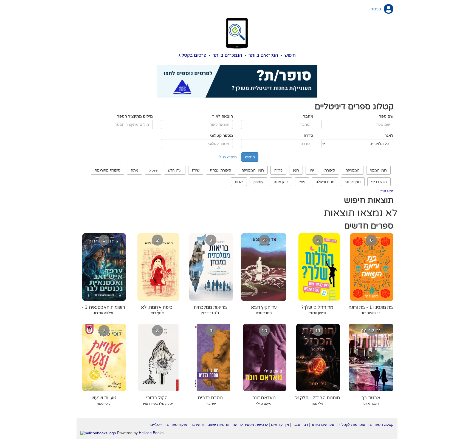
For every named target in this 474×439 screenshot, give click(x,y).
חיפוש (290, 55)
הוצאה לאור (222, 116)
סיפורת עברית (220, 170)
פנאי (302, 182)
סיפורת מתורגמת (107, 170)
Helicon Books (151, 433)
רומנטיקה (353, 170)
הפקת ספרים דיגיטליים (169, 424)
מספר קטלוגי (221, 135)
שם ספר (386, 116)
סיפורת (330, 170)
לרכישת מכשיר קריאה (250, 424)
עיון (311, 170)
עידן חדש (175, 170)
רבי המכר (300, 424)
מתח (134, 170)
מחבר (308, 116)
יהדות (239, 182)
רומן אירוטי (353, 182)
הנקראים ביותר (263, 55)
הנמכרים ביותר (227, 55)
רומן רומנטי (378, 170)
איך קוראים (280, 424)
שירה (195, 170)
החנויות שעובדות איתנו (210, 424)
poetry (258, 182)
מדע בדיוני (379, 182)
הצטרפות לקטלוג (352, 424)
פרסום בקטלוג (192, 55)
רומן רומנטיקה (253, 170)
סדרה (308, 135)
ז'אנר (389, 135)
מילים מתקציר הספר (135, 116)
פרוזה (278, 170)
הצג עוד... (385, 191)
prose (153, 170)
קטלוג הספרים (381, 424)
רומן (296, 170)
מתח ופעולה (325, 182)
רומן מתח (281, 182)
